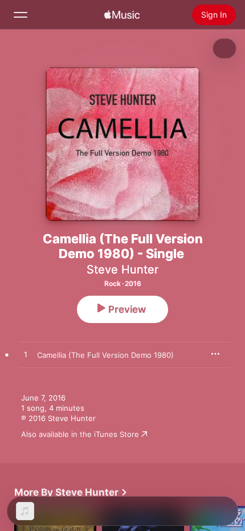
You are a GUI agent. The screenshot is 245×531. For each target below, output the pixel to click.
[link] (71, 492)
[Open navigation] (20, 14)
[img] (122, 15)
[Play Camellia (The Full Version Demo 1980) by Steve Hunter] (25, 355)
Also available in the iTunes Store (80, 434)
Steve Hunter (122, 269)
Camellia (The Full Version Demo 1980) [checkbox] (105, 355)
